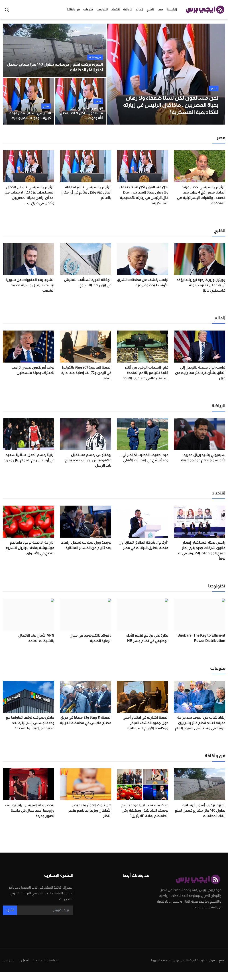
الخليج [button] (150, 9)
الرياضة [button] (127, 9)
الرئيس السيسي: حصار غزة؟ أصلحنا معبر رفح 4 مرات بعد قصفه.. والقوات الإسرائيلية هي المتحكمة (201, 195)
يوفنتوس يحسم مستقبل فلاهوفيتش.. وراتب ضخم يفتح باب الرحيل (88, 460)
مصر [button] (160, 9)
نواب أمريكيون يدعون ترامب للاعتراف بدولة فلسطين (33, 370)
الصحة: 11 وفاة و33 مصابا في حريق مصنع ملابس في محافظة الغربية (85, 720)
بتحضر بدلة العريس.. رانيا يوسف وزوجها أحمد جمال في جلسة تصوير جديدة (29, 810)
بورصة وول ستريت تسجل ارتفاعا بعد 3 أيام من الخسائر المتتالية (86, 545)
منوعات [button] (88, 9)
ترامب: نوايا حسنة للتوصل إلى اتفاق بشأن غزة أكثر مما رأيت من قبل (200, 372)
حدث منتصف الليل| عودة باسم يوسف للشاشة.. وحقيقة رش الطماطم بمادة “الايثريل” (144, 810)
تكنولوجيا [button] (102, 9)
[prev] (115, 74)
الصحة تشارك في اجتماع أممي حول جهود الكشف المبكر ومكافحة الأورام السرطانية (145, 723)
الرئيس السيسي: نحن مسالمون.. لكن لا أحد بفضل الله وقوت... (81, 113)
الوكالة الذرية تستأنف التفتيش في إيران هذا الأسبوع (87, 282)
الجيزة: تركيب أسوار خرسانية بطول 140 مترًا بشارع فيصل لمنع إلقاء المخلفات (55, 67)
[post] (166, 74)
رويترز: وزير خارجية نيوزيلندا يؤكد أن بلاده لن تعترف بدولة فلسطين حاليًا (201, 285)
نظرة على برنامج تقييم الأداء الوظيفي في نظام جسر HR (147, 638)
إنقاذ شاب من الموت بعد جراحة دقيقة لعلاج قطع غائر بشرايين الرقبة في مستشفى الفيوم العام (200, 723)
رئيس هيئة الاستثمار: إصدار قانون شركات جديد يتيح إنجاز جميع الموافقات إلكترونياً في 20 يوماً (201, 550)
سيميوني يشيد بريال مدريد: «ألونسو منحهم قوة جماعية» (203, 457)
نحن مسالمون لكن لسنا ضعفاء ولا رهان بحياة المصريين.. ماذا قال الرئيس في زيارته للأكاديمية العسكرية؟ (143, 195)
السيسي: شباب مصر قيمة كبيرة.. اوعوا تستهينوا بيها (30, 115)
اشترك (10, 910)
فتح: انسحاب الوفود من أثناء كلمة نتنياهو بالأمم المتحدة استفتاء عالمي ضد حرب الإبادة (145, 372)
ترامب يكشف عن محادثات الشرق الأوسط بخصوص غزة (142, 282)
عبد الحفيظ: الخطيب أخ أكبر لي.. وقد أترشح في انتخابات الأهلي (144, 457)
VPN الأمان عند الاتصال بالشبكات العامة (36, 638)
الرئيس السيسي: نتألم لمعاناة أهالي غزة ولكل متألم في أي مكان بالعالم (86, 192)
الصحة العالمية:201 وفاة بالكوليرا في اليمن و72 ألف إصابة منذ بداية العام (86, 372)
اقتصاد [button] (115, 9)
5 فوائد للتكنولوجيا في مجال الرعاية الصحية (90, 638)
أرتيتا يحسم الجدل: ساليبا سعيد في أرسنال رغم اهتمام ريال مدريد (29, 457)
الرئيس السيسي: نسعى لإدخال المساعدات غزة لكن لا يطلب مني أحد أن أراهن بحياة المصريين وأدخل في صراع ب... (29, 195)
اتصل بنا (23, 960)
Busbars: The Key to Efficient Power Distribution (201, 638)
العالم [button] (139, 9)
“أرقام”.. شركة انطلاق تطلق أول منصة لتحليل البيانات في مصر (143, 545)
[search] (7, 10)
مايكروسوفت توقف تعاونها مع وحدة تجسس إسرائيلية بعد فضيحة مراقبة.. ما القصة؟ (30, 723)
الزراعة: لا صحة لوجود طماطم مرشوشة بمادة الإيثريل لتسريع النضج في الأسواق (30, 547)
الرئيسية (172, 9)
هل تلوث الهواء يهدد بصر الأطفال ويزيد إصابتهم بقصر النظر (89, 810)
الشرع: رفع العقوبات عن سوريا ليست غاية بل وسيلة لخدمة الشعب (30, 285)
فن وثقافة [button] (73, 9)
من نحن (8, 960)
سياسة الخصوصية (45, 960)
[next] (218, 74)
